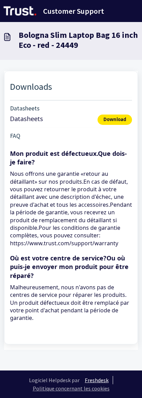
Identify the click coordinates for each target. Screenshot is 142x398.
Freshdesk (97, 380)
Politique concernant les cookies (71, 388)
